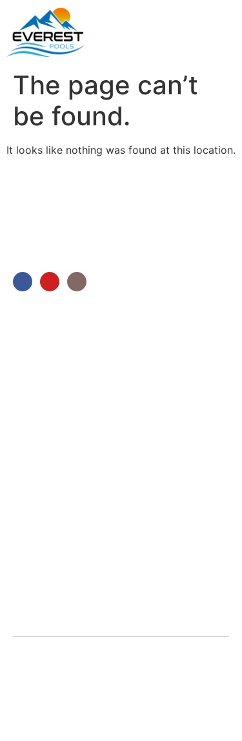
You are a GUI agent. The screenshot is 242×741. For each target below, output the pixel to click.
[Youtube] (49, 281)
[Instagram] (76, 281)
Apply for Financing (129, 706)
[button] (223, 30)
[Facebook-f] (22, 281)
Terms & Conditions (104, 690)
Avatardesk (42, 706)
